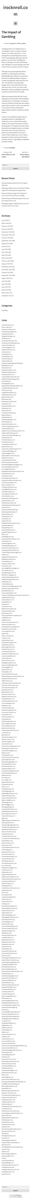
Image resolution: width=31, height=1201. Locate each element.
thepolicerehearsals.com (9, 678)
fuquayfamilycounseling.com (11, 1142)
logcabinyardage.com (8, 930)
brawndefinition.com (8, 699)
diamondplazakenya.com (9, 1086)
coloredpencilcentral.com (9, 494)
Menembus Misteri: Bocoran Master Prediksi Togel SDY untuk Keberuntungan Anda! (15, 189)
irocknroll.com (15, 10)
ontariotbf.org (6, 381)
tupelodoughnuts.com (8, 543)
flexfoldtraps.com (7, 973)
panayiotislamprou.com (9, 424)
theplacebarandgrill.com (9, 867)
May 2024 (5, 287)
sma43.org (5, 1009)
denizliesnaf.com (7, 885)
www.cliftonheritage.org (9, 1007)
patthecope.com (7, 890)
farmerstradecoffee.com (9, 928)
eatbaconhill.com (7, 361)
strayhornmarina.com (8, 694)
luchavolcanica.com (8, 843)
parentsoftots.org (7, 924)
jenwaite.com (6, 1126)
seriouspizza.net (7, 894)
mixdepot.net (6, 1036)
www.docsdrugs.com (8, 994)
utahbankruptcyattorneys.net (11, 505)
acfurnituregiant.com (8, 347)
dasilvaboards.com (8, 689)
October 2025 (6, 237)
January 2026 (6, 229)
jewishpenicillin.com (8, 590)
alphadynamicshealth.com (10, 1117)
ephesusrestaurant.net (9, 1063)
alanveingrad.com (7, 802)
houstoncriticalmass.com (9, 674)
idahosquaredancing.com (9, 512)
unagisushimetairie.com (9, 392)
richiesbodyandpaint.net (9, 331)
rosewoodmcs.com (8, 1039)
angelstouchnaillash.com (9, 557)
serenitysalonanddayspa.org (10, 343)
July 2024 (5, 281)
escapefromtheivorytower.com (11, 480)
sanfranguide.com (7, 667)
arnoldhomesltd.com (8, 491)
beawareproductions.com (10, 748)
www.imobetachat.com (9, 935)
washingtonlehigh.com (9, 1023)
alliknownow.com (7, 680)
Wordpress (18, 1195)
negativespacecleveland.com (11, 820)
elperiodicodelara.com (8, 329)
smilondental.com (7, 561)
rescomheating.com (8, 1160)
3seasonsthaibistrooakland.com (12, 615)
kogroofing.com (6, 415)
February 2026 (6, 226)
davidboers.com (7, 933)
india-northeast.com (8, 485)
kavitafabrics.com (7, 840)
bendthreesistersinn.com (9, 829)
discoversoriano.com (8, 660)
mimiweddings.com (8, 1162)
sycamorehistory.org (8, 1041)
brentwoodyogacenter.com (10, 1014)
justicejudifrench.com (8, 759)
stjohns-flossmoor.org (9, 831)
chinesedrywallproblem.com (10, 827)
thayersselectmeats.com (9, 908)
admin (24, 43)
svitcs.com (5, 892)
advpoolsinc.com (7, 872)
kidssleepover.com (7, 365)
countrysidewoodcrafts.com (10, 376)
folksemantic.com (7, 516)
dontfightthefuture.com (9, 489)
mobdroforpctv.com (8, 649)
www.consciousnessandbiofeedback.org (14, 1045)
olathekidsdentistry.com (9, 545)
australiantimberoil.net (9, 460)
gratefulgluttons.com (8, 647)
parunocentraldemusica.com (11, 1079)
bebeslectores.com (8, 458)
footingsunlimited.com (9, 989)
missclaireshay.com (8, 325)
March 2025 (5, 258)
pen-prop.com (6, 955)
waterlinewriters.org (8, 919)
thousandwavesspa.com (9, 856)
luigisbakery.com (7, 1025)
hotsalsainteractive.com (9, 340)
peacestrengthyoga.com (9, 969)
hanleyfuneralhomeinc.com (10, 548)
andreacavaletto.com (8, 624)
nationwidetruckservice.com (10, 847)
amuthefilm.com (7, 714)
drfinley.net (5, 1133)
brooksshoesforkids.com (9, 906)
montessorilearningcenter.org (11, 1095)
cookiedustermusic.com (9, 836)
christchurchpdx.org (8, 708)
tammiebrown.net (7, 784)
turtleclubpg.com (7, 849)
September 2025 (7, 240)
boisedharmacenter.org (9, 629)
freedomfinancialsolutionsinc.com (12, 971)
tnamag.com (6, 903)
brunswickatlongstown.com (10, 771)
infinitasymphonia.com (9, 721)
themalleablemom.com (9, 764)
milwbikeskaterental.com (9, 811)
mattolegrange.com (8, 791)
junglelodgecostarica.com (10, 793)
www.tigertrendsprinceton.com (11, 957)
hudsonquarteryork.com (9, 1072)
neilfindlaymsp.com (8, 861)
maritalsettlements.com (9, 809)
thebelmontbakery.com (9, 372)
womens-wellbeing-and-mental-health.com (15, 595)
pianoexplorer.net (7, 1052)
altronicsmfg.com (7, 358)
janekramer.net (6, 775)
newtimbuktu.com (7, 356)
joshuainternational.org (9, 951)
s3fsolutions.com (7, 476)
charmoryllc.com (7, 669)
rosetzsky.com (6, 732)
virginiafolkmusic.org (8, 597)
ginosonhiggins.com (8, 804)
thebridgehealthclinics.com (10, 917)
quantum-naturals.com (9, 1093)
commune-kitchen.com (9, 712)
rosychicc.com (6, 638)
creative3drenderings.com (10, 926)
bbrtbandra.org (6, 399)
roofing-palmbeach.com (9, 487)
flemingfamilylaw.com (9, 1135)
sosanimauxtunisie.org (9, 412)
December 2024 (7, 266)
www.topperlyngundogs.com (11, 962)
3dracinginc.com (7, 671)
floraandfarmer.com (8, 473)
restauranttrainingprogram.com (12, 586)
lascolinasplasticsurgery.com (11, 1005)
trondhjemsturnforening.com (11, 1084)
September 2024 (7, 275)
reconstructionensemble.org (10, 838)
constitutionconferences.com (11, 888)
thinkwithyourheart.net (9, 503)
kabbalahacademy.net (9, 559)
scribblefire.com (7, 617)
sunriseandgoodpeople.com (10, 825)
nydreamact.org (7, 390)
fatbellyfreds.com (7, 1068)
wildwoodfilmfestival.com (10, 433)
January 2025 (6, 264)
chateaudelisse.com (8, 428)
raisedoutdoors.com (8, 500)
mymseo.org (5, 1149)
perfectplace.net (7, 613)
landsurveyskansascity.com (10, 985)
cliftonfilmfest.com (8, 496)
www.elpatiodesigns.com (9, 1070)
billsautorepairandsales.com (10, 1090)
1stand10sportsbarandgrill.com (12, 552)
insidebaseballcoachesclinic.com (12, 1106)
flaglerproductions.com (9, 696)
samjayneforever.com (8, 1099)
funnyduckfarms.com (8, 1124)
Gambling (12, 148)
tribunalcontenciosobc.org (10, 685)
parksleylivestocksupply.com (11, 626)
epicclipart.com (6, 403)
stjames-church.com (8, 739)
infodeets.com (6, 338)
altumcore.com (6, 899)
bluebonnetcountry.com (9, 401)
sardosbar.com (6, 518)
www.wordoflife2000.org (10, 509)
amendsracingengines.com (10, 976)
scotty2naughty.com (8, 741)
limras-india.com (7, 327)
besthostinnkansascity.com (10, 1165)
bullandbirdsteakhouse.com (10, 1003)
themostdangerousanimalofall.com (13, 676)
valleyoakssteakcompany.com (11, 879)
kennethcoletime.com (8, 766)
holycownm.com (7, 845)
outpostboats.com (7, 640)
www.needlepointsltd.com (10, 1000)
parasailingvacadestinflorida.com (12, 1113)
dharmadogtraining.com (9, 1153)
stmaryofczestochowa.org (10, 757)
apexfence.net (6, 1174)
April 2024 (5, 290)
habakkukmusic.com (8, 944)
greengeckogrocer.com (9, 572)
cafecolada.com (7, 658)
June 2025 (5, 249)
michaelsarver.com (8, 570)
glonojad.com (6, 735)
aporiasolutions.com (8, 910)
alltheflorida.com (7, 1104)
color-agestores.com (8, 631)
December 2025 (7, 232)
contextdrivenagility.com (9, 750)
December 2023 (7, 295)
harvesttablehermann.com (10, 467)
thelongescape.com (8, 789)
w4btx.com (5, 554)
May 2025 (5, 252)
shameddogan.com (8, 921)
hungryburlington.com (8, 768)
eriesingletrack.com (8, 536)
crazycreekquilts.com (8, 703)
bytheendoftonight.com (9, 642)
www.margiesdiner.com (9, 996)
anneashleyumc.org (8, 982)
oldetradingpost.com (8, 453)
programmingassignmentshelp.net (12, 363)
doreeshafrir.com (7, 744)
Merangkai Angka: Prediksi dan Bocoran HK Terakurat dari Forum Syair (15, 204)
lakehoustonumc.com (8, 942)
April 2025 (5, 255)
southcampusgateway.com (10, 426)
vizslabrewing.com (7, 525)
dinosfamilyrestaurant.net (10, 462)
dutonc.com (5, 786)
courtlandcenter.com (8, 858)
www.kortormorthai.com (9, 978)
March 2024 (5, 292)
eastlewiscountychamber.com (11, 683)
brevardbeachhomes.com (10, 478)
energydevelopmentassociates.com (13, 471)
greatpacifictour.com (8, 852)
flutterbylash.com (7, 1120)
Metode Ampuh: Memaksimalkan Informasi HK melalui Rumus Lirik (15, 199)
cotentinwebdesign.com (9, 451)
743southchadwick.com (9, 482)
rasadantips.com (7, 354)
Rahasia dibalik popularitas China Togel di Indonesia (14, 184)
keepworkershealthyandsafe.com (12, 385)
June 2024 (5, 284)
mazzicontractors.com (9, 1059)
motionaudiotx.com (8, 1156)
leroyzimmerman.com (8, 1131)
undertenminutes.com (8, 349)
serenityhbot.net (7, 948)
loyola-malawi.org (7, 635)
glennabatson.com (7, 692)
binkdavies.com (6, 705)
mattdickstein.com (7, 937)
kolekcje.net (5, 604)
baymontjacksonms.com (9, 813)
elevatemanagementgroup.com (12, 1129)
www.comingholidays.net (9, 665)
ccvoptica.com (6, 1021)
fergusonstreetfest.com (9, 1097)
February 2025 (6, 261)
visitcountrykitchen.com (9, 798)
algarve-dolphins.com (8, 800)
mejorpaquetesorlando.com (10, 550)
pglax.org (4, 818)
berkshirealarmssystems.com (11, 523)
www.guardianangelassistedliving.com (14, 1081)
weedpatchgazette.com (9, 532)
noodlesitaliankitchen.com (10, 388)
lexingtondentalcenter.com (10, 579)
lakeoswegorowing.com (9, 1140)
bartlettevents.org (7, 442)
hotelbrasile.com (7, 437)
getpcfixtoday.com (7, 397)
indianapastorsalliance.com (10, 876)
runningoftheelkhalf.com (9, 964)
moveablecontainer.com (9, 444)
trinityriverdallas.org (8, 611)
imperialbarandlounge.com (10, 498)
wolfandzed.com (7, 1030)
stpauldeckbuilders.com (9, 987)
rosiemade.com (6, 541)
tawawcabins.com (7, 514)
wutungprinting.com (8, 807)
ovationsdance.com (8, 599)
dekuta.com (5, 1032)
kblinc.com (5, 534)
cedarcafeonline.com (8, 345)
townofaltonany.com (8, 816)
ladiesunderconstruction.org (10, 455)
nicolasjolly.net (6, 719)
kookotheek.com (7, 421)
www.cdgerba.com (7, 1077)
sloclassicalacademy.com (10, 687)
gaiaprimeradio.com (8, 782)
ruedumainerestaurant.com (10, 730)
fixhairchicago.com (7, 883)
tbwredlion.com (6, 1088)
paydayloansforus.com (9, 370)
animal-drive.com (7, 901)
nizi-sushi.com (6, 777)
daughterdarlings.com (8, 336)
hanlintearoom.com (8, 1122)
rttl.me (4, 1158)
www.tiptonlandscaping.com (11, 1016)
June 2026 (5, 220)
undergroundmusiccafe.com (10, 1169)
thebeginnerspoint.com (9, 662)
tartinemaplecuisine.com (9, 773)
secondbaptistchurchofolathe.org (12, 1147)
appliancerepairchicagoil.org (10, 379)
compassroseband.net (9, 897)
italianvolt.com (6, 521)
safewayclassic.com (8, 374)
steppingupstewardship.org (10, 1018)
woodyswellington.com (9, 1066)
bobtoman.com (6, 410)
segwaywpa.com (7, 912)
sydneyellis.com (7, 581)
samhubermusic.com (8, 1171)
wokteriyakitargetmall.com (10, 577)
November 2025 (7, 235)
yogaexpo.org (6, 620)
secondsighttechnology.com (10, 568)
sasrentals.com (6, 566)
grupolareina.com (7, 446)
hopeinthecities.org (8, 644)
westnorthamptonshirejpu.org (11, 435)
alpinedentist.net (7, 417)
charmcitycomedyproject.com (11, 746)
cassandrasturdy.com (8, 651)
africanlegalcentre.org (9, 723)
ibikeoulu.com (6, 753)
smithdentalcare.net (8, 1167)
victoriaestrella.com (8, 854)
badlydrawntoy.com (8, 939)
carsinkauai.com (7, 1108)
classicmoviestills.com (9, 656)
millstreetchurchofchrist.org (10, 1111)
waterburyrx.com (7, 870)
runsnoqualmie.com (8, 991)
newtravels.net (6, 367)
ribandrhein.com (7, 602)
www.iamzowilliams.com (9, 1048)
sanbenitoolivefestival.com (10, 653)
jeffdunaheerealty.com (9, 966)
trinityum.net (6, 1057)
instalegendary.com (8, 383)
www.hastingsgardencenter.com (12, 1050)
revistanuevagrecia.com (9, 737)
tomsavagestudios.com (9, 593)
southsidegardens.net (8, 1054)
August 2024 (6, 278)
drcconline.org (6, 865)
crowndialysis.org (7, 584)
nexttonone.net (6, 946)
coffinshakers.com (7, 755)
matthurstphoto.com (8, 1102)
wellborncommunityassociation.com (13, 431)
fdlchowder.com (7, 998)
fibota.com (5, 1075)
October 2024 (6, 272)
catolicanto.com (7, 606)
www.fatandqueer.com (9, 980)
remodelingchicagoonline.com (11, 1012)
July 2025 (5, 246)
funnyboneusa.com (8, 834)
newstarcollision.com (8, 563)
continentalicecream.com (10, 701)
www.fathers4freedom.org (10, 960)
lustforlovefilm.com (8, 717)
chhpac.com (5, 1151)
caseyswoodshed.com (8, 881)
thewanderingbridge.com (9, 762)
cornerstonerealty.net (8, 1043)
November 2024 (7, 269)
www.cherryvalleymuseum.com (11, 449)
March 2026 (5, 223)
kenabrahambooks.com (9, 710)
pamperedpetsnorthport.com (11, 539)
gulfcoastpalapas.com (9, 915)
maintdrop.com (6, 408)
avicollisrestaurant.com (9, 863)
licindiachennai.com (8, 334)
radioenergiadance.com (9, 419)
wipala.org (5, 633)
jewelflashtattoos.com (9, 394)
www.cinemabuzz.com (9, 1034)
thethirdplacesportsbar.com (10, 1061)
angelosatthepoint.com (9, 874)
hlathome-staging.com (9, 575)
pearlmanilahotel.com (8, 406)
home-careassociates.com (10, 622)
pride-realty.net (6, 1115)
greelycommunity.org (8, 728)
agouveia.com (6, 1144)
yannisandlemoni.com (8, 530)
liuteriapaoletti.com (8, 822)
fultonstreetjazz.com (8, 440)
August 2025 (6, 243)
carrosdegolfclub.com (8, 469)
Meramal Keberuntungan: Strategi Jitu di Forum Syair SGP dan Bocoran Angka (14, 194)
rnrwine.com (5, 1138)
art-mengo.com (7, 780)
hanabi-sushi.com (7, 1027)
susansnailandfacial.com (9, 953)
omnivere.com (6, 352)
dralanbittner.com (7, 527)
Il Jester (20, 1197)
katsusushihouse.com (8, 726)
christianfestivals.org (8, 795)
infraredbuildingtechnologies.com (12, 464)
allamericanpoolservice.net (10, 588)
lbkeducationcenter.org (9, 608)
